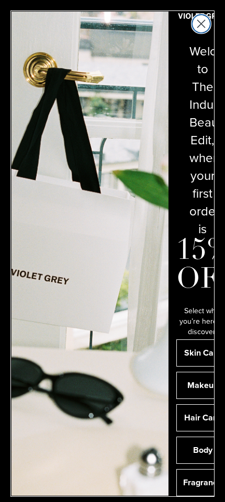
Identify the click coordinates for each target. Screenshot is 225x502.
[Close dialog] (201, 24)
